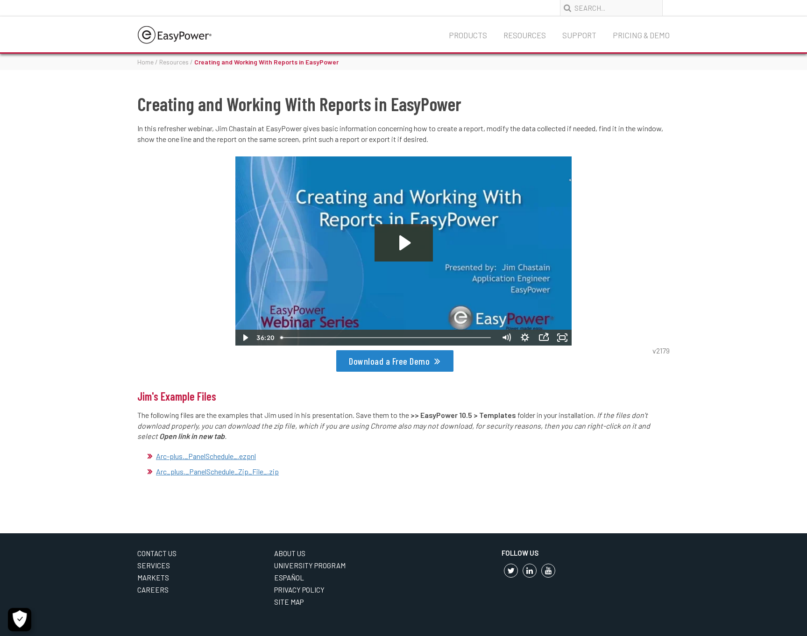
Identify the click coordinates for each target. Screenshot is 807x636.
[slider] (387, 338)
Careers (153, 590)
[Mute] (506, 338)
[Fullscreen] (562, 338)
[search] (568, 8)
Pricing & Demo (641, 35)
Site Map (289, 602)
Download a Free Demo (389, 361)
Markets (153, 577)
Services (153, 565)
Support (579, 35)
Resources (524, 35)
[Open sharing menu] (543, 338)
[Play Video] (244, 338)
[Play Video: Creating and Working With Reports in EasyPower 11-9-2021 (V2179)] (404, 242)
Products (468, 35)
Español (289, 577)
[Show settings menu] (525, 338)
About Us (289, 553)
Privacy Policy (299, 590)
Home (145, 62)
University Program (310, 565)
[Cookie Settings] (19, 619)
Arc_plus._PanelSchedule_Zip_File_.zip (217, 471)
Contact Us (157, 553)
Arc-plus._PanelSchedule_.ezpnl (206, 456)
